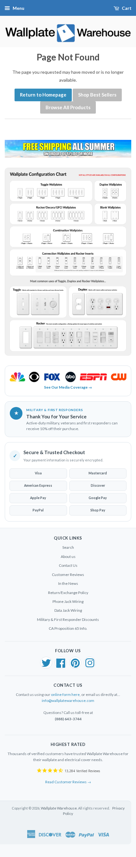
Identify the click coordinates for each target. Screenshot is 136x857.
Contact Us (68, 565)
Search (68, 547)
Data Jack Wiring (68, 610)
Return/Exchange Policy (68, 592)
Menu (18, 8)
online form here (65, 694)
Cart (127, 8)
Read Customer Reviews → (68, 781)
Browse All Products (68, 107)
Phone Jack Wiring (68, 601)
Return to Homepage (43, 94)
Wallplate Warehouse (59, 808)
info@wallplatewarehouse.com (68, 700)
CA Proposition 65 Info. (68, 628)
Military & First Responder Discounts (68, 619)
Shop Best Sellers (97, 94)
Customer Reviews (68, 574)
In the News (68, 583)
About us (68, 556)
